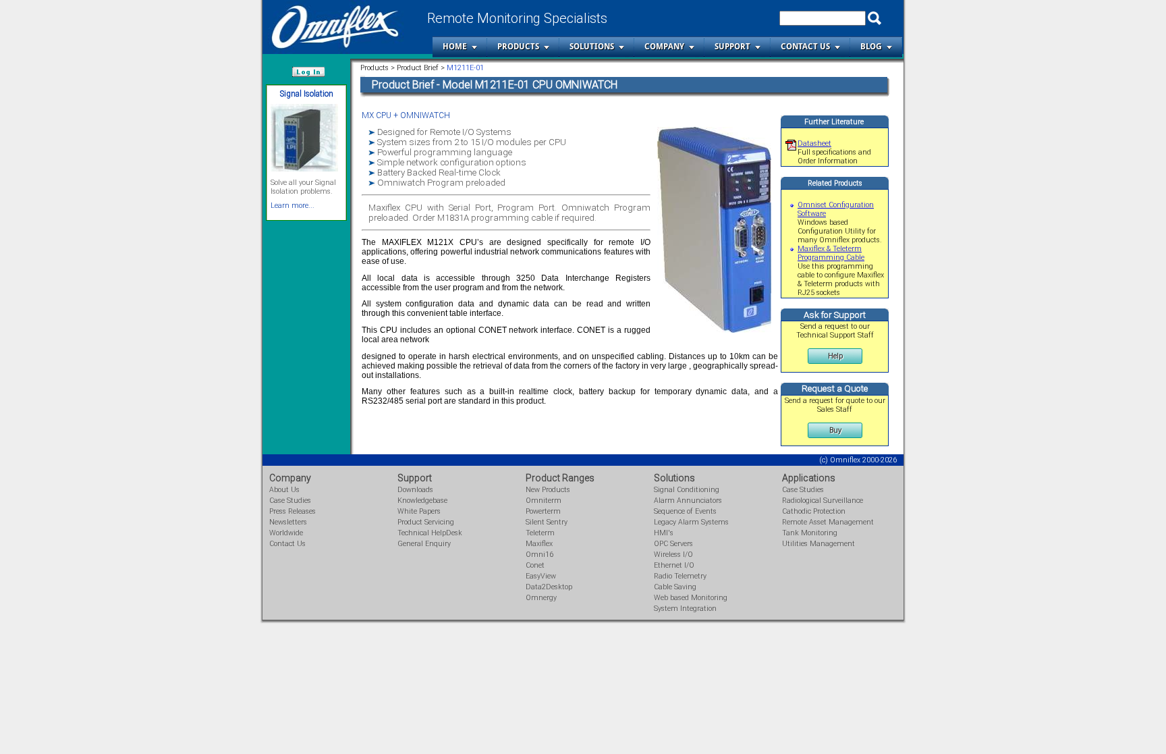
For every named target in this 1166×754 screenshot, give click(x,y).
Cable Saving (675, 587)
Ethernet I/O (674, 565)
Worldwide (286, 533)
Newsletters (288, 522)
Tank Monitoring (809, 533)
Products (518, 46)
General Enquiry (424, 543)
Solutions (592, 46)
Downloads (415, 489)
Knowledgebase (422, 500)
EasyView (541, 576)
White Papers (419, 511)
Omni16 (539, 554)
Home (455, 46)
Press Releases (292, 511)
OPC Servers (673, 543)
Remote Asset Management (828, 522)
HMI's (663, 533)
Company (664, 46)
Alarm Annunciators (688, 500)
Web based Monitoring (690, 597)
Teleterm (540, 533)
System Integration (685, 608)
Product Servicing (425, 522)
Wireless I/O (673, 554)
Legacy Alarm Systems (691, 522)
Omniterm (543, 500)
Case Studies (290, 500)
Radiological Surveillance (822, 500)
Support (732, 46)
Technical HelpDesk (429, 533)
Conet (535, 565)
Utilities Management (818, 543)
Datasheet (814, 143)
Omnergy (541, 597)
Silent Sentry (546, 522)
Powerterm (543, 511)
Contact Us (805, 46)
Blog (871, 46)
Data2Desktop (549, 587)
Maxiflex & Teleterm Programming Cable (831, 253)
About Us (284, 489)
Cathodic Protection (813, 511)
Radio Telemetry (680, 576)
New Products (548, 489)
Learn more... (292, 205)
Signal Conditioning (686, 489)
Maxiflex (539, 543)
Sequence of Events (685, 511)
